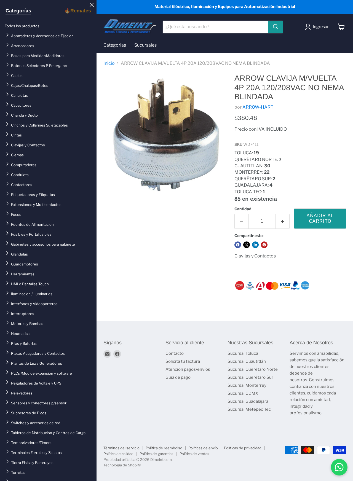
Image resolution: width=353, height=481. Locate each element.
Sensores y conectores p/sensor (38, 403)
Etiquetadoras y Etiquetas (33, 194)
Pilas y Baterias (24, 343)
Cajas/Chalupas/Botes (29, 85)
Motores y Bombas (27, 323)
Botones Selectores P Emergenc (39, 65)
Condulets (20, 175)
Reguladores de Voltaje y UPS (36, 383)
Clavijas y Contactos (28, 145)
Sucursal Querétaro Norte (253, 369)
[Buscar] (275, 26)
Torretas (18, 472)
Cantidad (243, 209)
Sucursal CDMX (243, 393)
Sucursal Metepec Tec (249, 409)
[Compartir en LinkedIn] (255, 244)
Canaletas (19, 95)
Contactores (21, 184)
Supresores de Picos (28, 413)
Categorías (18, 11)
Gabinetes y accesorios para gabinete (43, 244)
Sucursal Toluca (243, 353)
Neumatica (20, 333)
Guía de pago (178, 377)
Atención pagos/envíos (187, 369)
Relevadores (22, 393)
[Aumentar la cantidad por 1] (283, 221)
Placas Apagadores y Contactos (38, 353)
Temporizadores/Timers (31, 442)
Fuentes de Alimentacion (32, 224)
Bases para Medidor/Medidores (38, 55)
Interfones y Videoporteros (34, 304)
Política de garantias (156, 454)
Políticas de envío (203, 448)
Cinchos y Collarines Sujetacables (39, 125)
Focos (16, 214)
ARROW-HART (257, 107)
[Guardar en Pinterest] (264, 244)
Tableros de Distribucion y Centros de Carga (48, 433)
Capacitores (21, 105)
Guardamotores (24, 264)
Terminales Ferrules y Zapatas (36, 452)
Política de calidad (118, 454)
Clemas (17, 155)
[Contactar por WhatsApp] (339, 467)
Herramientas (22, 274)
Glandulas (19, 254)
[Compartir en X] (246, 244)
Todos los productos (22, 26)
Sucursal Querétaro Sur (250, 377)
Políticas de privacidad (242, 448)
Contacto (174, 353)
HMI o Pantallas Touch (30, 284)
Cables (17, 75)
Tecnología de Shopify (122, 465)
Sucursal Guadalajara (248, 401)
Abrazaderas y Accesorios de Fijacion (42, 36)
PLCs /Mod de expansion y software (41, 373)
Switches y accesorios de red (35, 423)
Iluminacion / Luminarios (31, 294)
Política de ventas (194, 454)
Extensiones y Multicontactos (36, 204)
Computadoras (23, 165)
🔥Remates (77, 11)
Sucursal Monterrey (247, 385)
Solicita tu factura (182, 361)
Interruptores (22, 313)
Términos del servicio (121, 448)
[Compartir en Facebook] (237, 244)
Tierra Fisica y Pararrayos (32, 462)
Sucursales (145, 45)
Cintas (16, 135)
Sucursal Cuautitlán (247, 361)
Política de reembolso (164, 448)
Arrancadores (22, 46)
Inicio (109, 63)
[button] (318, 26)
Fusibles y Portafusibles (31, 234)
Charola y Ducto (24, 115)
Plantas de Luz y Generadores (36, 363)
